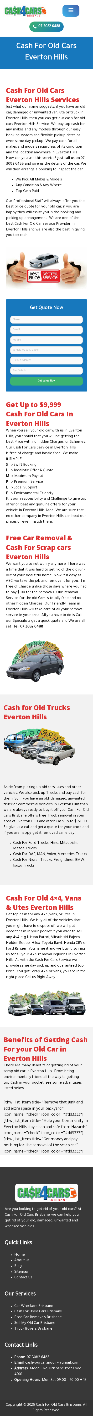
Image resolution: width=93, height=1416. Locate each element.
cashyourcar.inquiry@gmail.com (52, 1363)
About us (21, 1261)
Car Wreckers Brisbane (33, 1306)
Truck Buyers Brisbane (33, 1329)
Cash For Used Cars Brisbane (38, 1312)
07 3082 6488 (38, 1357)
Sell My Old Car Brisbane (34, 1323)
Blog (18, 1266)
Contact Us (23, 1278)
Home (19, 1255)
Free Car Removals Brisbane (38, 1317)
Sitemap (21, 1272)
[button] (46, 27)
